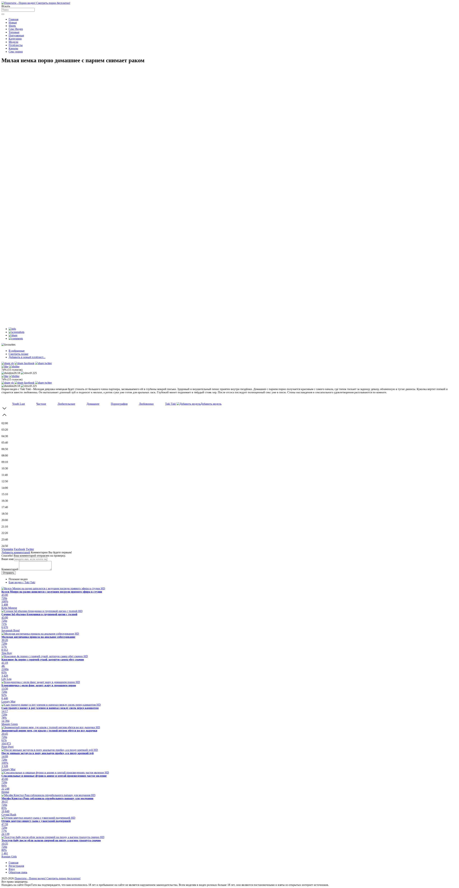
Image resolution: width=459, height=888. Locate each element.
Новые (13, 22)
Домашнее (93, 403)
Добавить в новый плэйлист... (27, 357)
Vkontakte (7, 549)
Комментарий (9, 569)
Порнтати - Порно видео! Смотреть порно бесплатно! (48, 878)
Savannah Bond (10, 630)
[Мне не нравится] (14, 366)
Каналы (13, 48)
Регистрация (16, 865)
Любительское (66, 403)
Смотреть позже (18, 353)
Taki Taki (170, 403)
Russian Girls (9, 856)
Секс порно (16, 51)
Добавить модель (210, 403)
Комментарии (39, 552)
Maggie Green (9, 724)
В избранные (17, 350)
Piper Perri (7, 746)
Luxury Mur (8, 701)
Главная (13, 19)
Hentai (5, 791)
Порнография (119, 403)
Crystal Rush (8, 814)
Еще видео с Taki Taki (22, 582)
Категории (15, 38)
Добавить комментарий (15, 552)
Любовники (146, 403)
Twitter (30, 549)
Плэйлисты (16, 45)
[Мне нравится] (4, 366)
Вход (12, 869)
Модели (13, 41)
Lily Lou (6, 678)
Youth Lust (18, 403)
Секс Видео (16, 29)
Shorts (12, 25)
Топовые (14, 32)
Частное (41, 403)
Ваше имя (7, 559)
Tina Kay (6, 653)
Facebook (19, 549)
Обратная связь (18, 872)
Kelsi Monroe (9, 607)
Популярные (16, 35)
